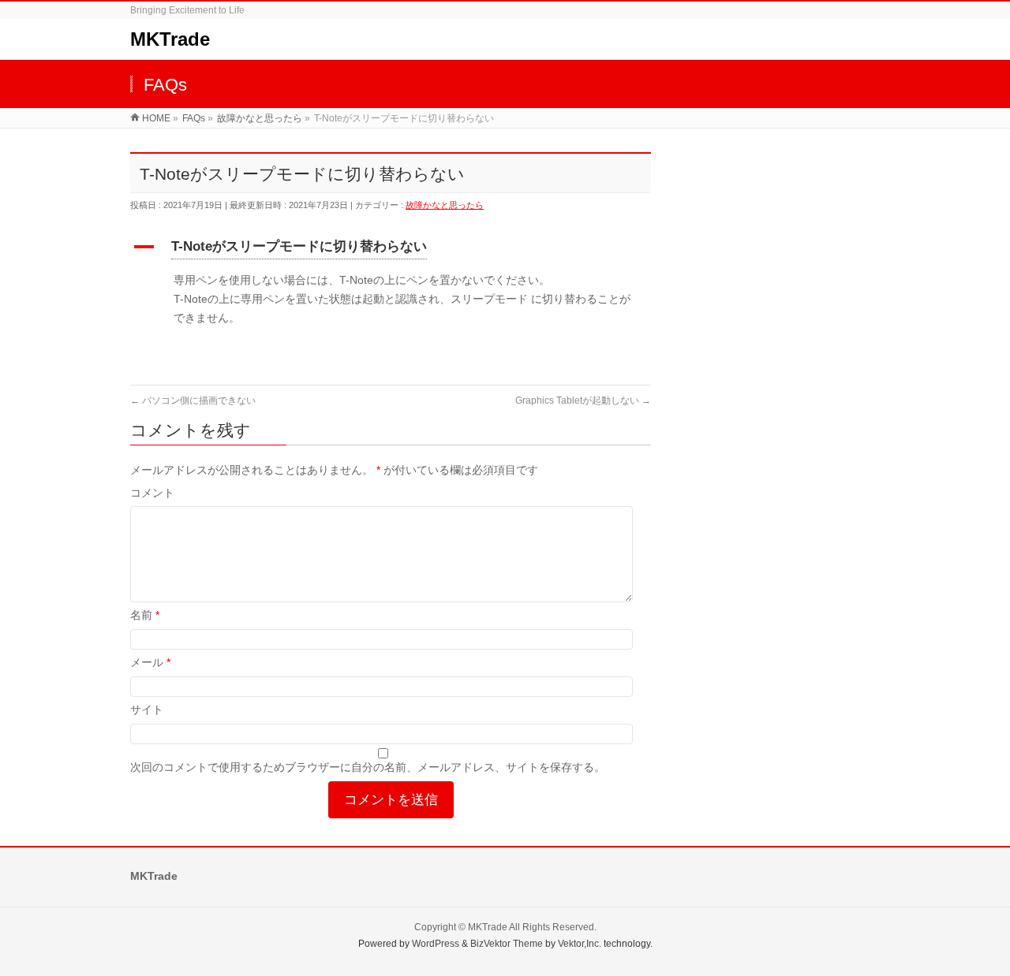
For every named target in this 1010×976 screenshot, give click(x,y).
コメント (152, 492)
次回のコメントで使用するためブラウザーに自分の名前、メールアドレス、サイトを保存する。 (367, 767)
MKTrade (170, 39)
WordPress (435, 943)
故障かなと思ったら (445, 205)
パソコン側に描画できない (193, 400)
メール (150, 662)
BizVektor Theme (506, 943)
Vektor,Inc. (579, 943)
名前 (144, 615)
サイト (146, 709)
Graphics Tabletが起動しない (583, 400)
